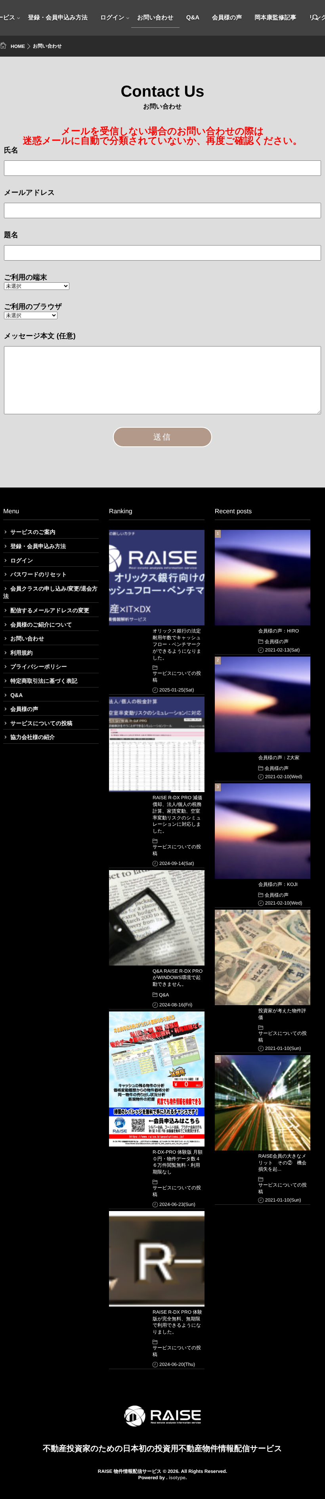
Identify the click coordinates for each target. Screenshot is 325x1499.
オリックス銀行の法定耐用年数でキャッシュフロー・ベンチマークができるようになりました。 (177, 644)
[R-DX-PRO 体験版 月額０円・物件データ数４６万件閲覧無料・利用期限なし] (157, 1079)
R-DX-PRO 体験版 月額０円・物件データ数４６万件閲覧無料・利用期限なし (178, 1162)
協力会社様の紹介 (32, 737)
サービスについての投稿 (41, 723)
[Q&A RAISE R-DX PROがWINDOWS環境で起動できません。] (157, 918)
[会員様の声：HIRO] (262, 577)
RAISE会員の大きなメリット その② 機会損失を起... (282, 1162)
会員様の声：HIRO (278, 631)
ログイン (112, 17)
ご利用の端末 (25, 277)
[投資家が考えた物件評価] (262, 957)
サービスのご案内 (32, 532)
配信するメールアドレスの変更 (49, 610)
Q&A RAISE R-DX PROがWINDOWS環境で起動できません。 (178, 977)
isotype (177, 1477)
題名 (11, 235)
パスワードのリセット (38, 574)
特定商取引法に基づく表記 (43, 681)
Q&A (192, 17)
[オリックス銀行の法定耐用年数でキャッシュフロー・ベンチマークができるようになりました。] (157, 577)
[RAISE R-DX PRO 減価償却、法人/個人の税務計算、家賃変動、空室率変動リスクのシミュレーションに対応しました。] (157, 744)
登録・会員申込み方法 (58, 17)
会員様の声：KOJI (278, 884)
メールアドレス (29, 192)
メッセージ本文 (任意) (40, 336)
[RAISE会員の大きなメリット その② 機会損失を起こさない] (262, 1102)
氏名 (11, 150)
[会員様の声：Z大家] (262, 704)
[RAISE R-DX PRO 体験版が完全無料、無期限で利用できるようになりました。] (157, 1259)
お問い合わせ (155, 17)
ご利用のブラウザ (33, 306)
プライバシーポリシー (38, 666)
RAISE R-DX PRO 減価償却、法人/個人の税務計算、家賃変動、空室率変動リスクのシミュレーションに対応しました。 (177, 814)
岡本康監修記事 (275, 17)
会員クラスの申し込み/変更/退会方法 (50, 592)
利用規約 (21, 653)
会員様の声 (227, 17)
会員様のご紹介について (41, 624)
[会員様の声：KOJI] (262, 831)
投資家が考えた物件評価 (282, 1014)
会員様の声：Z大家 (279, 757)
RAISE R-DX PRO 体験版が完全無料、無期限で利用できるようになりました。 (177, 1322)
